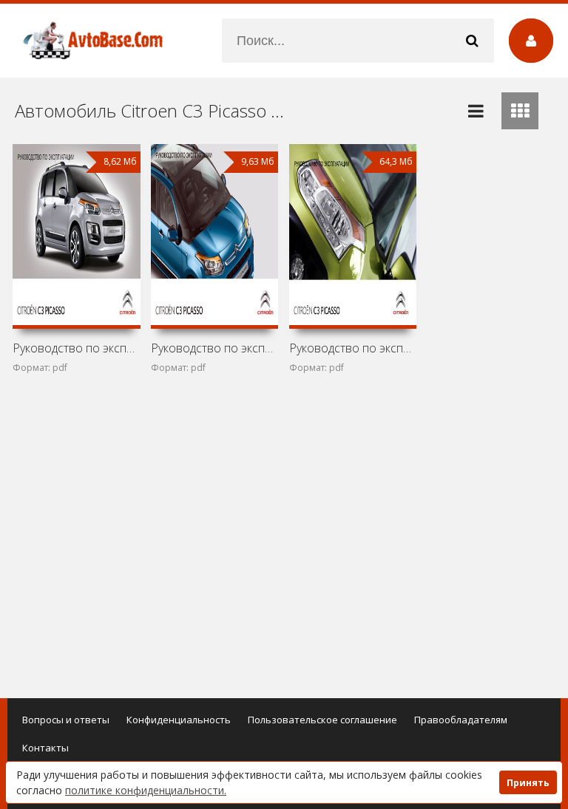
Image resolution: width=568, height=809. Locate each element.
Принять (528, 782)
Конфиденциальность (178, 719)
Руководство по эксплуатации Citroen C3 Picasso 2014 (76, 348)
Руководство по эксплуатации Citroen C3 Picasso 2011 (352, 348)
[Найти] (472, 40)
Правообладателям (460, 719)
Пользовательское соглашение (322, 719)
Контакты (45, 747)
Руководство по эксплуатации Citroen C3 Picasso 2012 (214, 348)
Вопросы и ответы (65, 719)
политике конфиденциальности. (145, 790)
